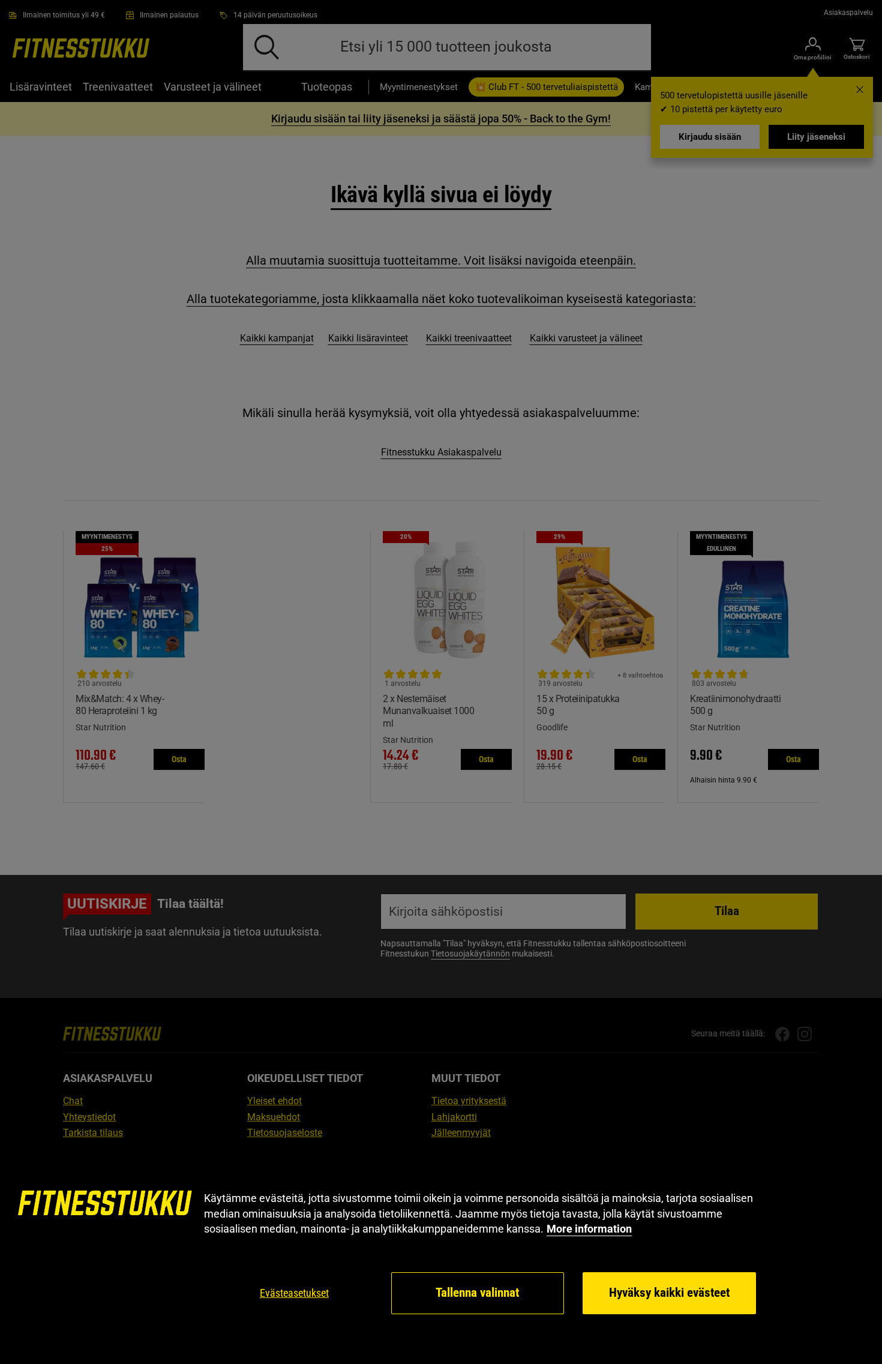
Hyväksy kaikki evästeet (669, 1292)
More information (589, 1228)
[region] (441, 1253)
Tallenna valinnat (477, 1292)
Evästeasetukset (294, 1293)
